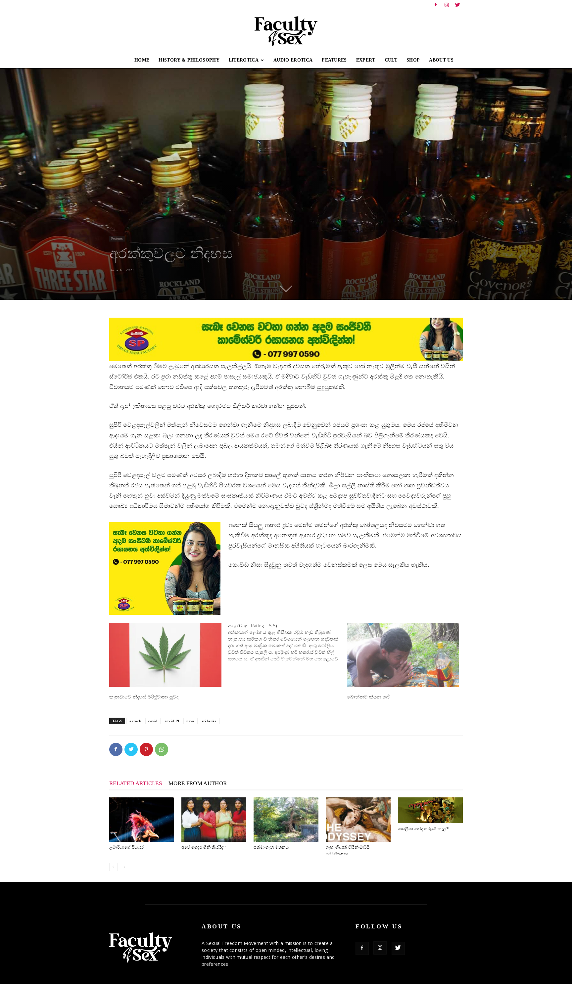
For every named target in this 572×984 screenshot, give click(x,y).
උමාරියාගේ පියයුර (126, 847)
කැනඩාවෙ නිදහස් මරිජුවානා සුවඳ (143, 696)
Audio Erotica (292, 60)
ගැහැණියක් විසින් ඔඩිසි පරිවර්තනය (347, 850)
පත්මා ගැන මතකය (271, 847)
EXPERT (365, 60)
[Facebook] (436, 4)
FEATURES (334, 60)
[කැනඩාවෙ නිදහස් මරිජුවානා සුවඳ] (165, 655)
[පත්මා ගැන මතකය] (286, 819)
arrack (135, 721)
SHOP (413, 60)
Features (117, 238)
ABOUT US (441, 60)
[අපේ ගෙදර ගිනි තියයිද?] (213, 819)
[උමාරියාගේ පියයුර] (141, 819)
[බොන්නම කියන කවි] (403, 655)
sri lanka (209, 721)
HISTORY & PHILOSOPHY (189, 60)
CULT (391, 60)
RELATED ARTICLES (135, 783)
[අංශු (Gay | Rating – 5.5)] (287, 642)
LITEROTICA (244, 60)
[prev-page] (113, 867)
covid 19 (172, 721)
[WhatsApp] (161, 749)
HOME (141, 60)
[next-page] (124, 867)
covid (153, 721)
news (190, 721)
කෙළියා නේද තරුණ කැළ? (423, 829)
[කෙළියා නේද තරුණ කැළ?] (430, 810)
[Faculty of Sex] (286, 31)
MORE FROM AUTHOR (197, 783)
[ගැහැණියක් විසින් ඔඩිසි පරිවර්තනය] (358, 819)
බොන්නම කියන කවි (369, 696)
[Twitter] (458, 4)
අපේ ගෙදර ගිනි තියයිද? (203, 847)
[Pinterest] (146, 749)
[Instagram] (447, 4)
